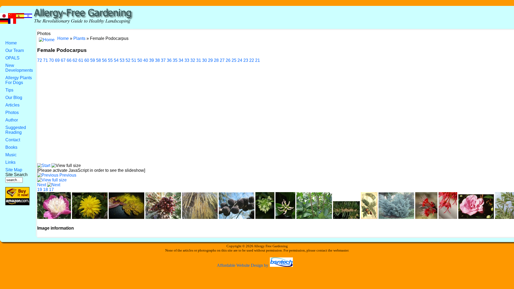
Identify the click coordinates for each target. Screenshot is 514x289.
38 (157, 60)
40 (145, 60)
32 (192, 60)
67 (63, 60)
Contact (12, 140)
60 (86, 60)
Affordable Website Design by (243, 265)
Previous (67, 175)
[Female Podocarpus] (52, 180)
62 (75, 60)
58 (98, 60)
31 (198, 60)
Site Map (13, 170)
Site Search (16, 174)
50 (139, 60)
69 (57, 60)
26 (228, 60)
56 (104, 60)
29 (210, 60)
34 (181, 60)
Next (41, 184)
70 (51, 60)
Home (11, 43)
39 (151, 60)
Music (11, 155)
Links (10, 162)
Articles (12, 105)
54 (116, 60)
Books (11, 147)
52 (128, 60)
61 (80, 60)
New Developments (19, 68)
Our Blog (13, 97)
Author (11, 120)
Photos (12, 112)
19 (39, 189)
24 (239, 60)
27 (222, 60)
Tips (9, 90)
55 (110, 60)
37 (163, 60)
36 (169, 60)
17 (51, 189)
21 (257, 60)
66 (69, 60)
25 (234, 60)
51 (133, 60)
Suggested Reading (15, 130)
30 (204, 60)
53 (122, 60)
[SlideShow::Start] (43, 165)
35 (175, 60)
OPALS (12, 58)
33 (186, 60)
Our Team (14, 50)
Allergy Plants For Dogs (18, 80)
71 (45, 60)
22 (251, 60)
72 (39, 60)
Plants (79, 38)
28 (216, 60)
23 (245, 60)
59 (92, 60)
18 (45, 189)
